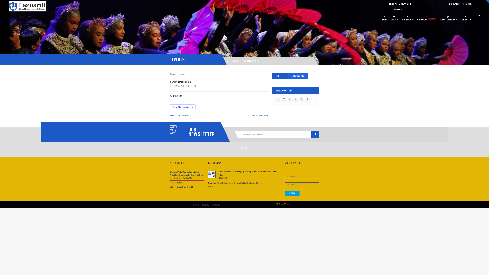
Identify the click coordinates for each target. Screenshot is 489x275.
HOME (384, 19)
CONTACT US (466, 19)
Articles (196, 205)
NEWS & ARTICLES (454, 4)
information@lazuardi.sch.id (400, 4)
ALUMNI (468, 4)
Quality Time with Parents (179, 115)
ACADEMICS (407, 19)
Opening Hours (399, 9)
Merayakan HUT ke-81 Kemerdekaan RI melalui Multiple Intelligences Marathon (235, 183)
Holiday (175, 96)
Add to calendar (183, 107)
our (192, 130)
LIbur (180, 96)
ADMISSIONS (426, 19)
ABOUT (394, 19)
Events (236, 61)
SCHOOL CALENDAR (448, 19)
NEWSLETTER (200, 134)
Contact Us (216, 205)
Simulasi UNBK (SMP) (259, 115)
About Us (205, 205)
